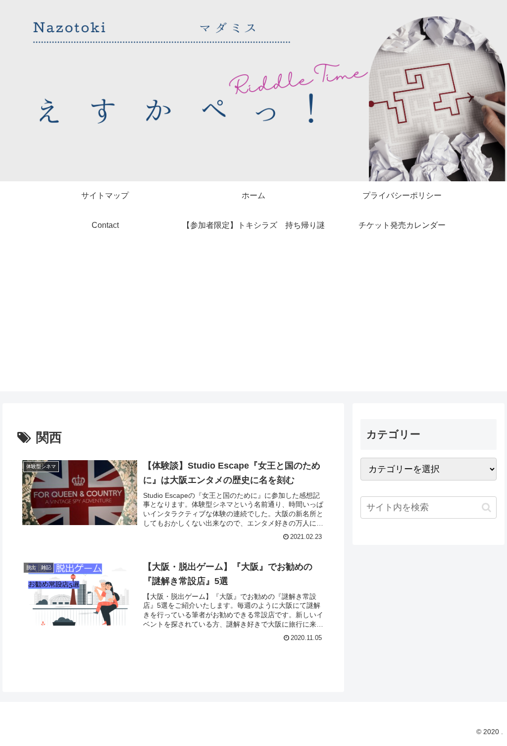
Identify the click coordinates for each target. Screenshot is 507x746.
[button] (486, 507)
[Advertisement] (253, 322)
